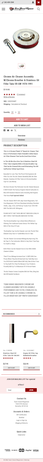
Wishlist (21, 417)
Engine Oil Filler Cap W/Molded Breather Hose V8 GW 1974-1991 (31, 354)
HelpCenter (21, 435)
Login (18, 420)
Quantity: (7, 112)
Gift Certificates (21, 415)
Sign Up (24, 420)
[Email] (8, 130)
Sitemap (26, 460)
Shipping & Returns (21, 423)
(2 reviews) (21, 94)
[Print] (12, 130)
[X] (15, 130)
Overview (21, 136)
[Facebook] (4, 130)
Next (39, 314)
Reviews (21, 140)
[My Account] (33, 2)
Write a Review (9, 97)
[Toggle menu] (3, 9)
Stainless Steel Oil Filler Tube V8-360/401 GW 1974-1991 (11, 354)
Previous (36, 314)
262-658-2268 (9, 2)
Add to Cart (11, 368)
